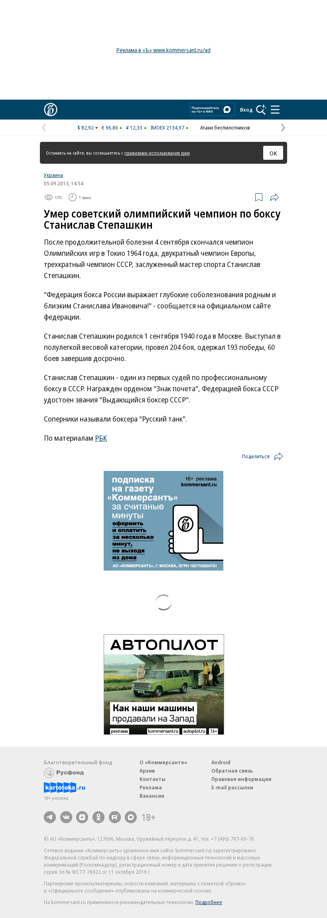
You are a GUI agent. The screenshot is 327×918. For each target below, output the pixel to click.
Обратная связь (232, 770)
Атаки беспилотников (225, 127)
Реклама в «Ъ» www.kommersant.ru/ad (163, 50)
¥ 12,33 (134, 127)
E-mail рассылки (232, 787)
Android (220, 762)
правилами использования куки (157, 153)
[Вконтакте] (66, 817)
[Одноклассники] (98, 817)
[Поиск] (261, 110)
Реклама (151, 787)
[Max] (131, 817)
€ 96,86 (110, 127)
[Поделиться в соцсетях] (274, 197)
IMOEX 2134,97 (167, 127)
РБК (101, 438)
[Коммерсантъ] (50, 109)
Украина (53, 174)
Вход (246, 109)
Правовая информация (241, 779)
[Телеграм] (50, 817)
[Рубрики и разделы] (275, 110)
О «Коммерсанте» (163, 762)
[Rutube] (115, 817)
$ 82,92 (85, 127)
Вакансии (152, 795)
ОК (273, 153)
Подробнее (208, 902)
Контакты (152, 779)
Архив (147, 770)
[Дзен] (82, 817)
